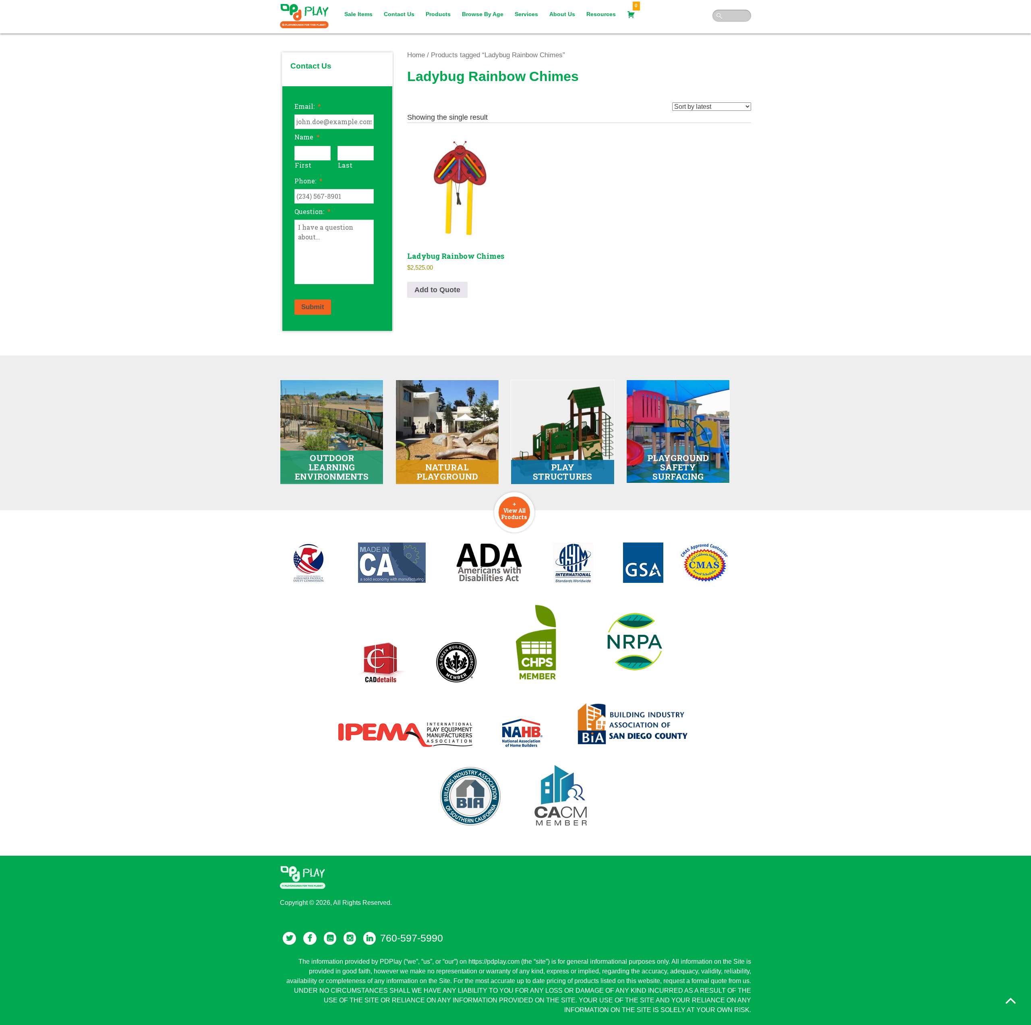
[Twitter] (289, 938)
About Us (562, 14)
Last (345, 165)
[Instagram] (350, 938)
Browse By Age (482, 14)
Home (416, 55)
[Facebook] (310, 938)
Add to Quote (437, 290)
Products (438, 14)
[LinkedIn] (369, 938)
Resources (601, 14)
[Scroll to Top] (1010, 1001)
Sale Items (358, 14)
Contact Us (399, 14)
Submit (312, 307)
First (303, 165)
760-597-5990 (411, 938)
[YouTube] (330, 938)
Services (526, 14)
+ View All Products (514, 510)
